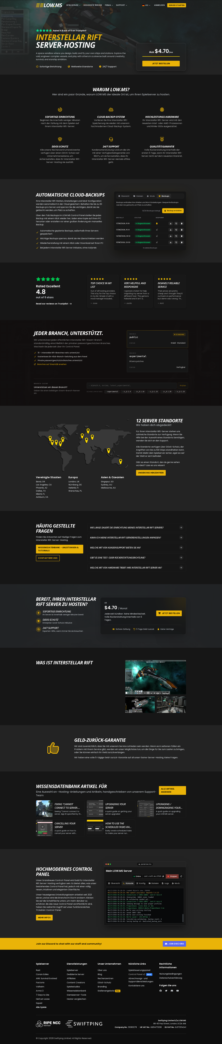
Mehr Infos (44, 917)
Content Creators (76, 982)
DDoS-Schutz (104, 982)
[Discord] (172, 990)
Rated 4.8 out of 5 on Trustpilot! (69, 30)
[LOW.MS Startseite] (49, 5)
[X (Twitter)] (166, 990)
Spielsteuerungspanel (139, 970)
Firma (108, 5)
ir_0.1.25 (180, 392)
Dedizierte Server (93, 5)
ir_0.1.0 (126, 392)
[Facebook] (160, 990)
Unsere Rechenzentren (151, 472)
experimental (112, 392)
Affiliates (71, 978)
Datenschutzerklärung (170, 977)
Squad (39, 1003)
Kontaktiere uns (47, 558)
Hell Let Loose (43, 999)
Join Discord (176, 943)
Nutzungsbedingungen (170, 973)
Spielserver (72, 5)
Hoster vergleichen (76, 999)
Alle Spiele (41, 1007)
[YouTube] (177, 990)
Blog (100, 974)
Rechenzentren (105, 978)
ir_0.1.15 (153, 392)
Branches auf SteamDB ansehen (52, 364)
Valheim (40, 986)
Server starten (176, 5)
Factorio (40, 982)
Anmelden (159, 5)
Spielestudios (73, 986)
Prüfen (183, 385)
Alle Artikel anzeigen (168, 790)
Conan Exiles (42, 974)
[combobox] (133, 385)
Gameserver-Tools (76, 994)
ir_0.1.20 (166, 392)
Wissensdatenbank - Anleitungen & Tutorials (58, 549)
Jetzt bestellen (161, 63)
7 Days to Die (42, 994)
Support (120, 5)
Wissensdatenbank (76, 990)
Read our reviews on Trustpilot (52, 303)
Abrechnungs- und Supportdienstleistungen (140, 980)
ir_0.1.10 (139, 392)
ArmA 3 (39, 990)
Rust (38, 970)
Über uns (102, 970)
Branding (102, 986)
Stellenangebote (106, 990)
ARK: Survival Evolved (46, 978)
